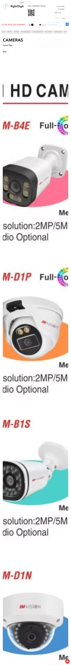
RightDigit (17, 6)
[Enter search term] (67, 24)
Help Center (57, 17)
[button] (31, 25)
